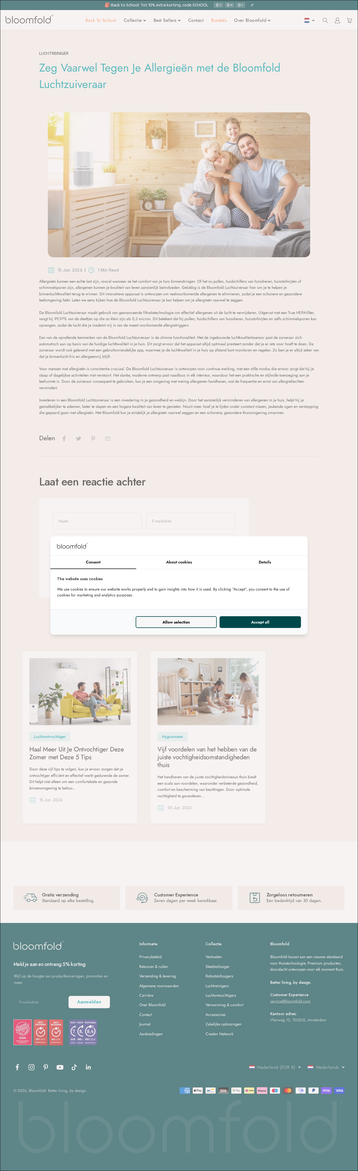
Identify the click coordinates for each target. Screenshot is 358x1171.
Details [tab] (265, 562)
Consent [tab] (93, 562)
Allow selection (176, 622)
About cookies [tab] (179, 562)
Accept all (260, 622)
